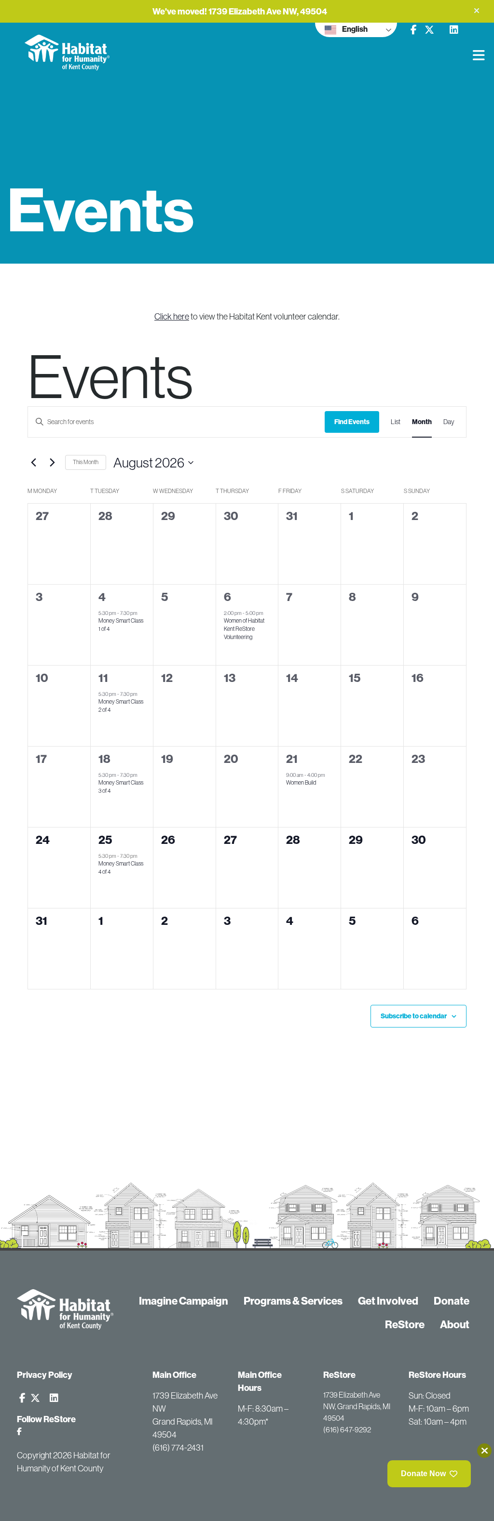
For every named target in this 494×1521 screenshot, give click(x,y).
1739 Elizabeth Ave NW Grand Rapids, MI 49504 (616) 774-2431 (185, 1421)
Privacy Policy (44, 1374)
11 (103, 677)
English (354, 29)
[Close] (484, 1450)
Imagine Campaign (183, 1301)
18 (104, 758)
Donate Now (423, 1473)
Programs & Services (293, 1301)
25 (105, 839)
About (454, 1324)
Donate (451, 1301)
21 (292, 758)
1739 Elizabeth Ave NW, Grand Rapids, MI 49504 (356, 1406)
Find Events (352, 421)
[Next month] (52, 462)
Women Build (301, 782)
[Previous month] (33, 462)
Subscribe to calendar (414, 1016)
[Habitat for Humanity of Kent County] (95, 46)
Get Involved (388, 1301)
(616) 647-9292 (347, 1429)
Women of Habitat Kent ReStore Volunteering (244, 628)
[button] (477, 10)
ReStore (405, 1324)
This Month (85, 462)
